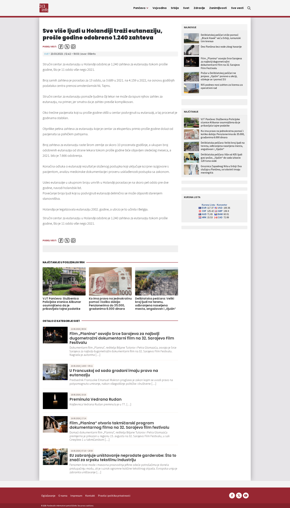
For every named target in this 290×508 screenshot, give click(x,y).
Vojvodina (159, 8)
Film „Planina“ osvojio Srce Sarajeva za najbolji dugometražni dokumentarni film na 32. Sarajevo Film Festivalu (121, 338)
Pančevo (139, 8)
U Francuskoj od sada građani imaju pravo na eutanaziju (113, 373)
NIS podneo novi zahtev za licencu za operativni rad (222, 86)
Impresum (76, 495)
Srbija (175, 8)
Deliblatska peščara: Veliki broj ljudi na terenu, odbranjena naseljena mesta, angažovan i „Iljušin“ (155, 304)
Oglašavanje (48, 495)
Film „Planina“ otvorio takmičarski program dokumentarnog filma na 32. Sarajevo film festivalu (119, 425)
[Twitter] (238, 495)
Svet (186, 8)
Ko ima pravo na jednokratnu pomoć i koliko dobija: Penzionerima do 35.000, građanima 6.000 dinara (110, 304)
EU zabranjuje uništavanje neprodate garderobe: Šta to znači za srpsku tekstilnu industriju (122, 457)
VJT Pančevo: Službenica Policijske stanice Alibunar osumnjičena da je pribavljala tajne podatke (62, 304)
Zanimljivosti (218, 8)
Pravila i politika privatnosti (114, 495)
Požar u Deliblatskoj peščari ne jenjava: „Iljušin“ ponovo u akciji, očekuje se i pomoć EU (219, 76)
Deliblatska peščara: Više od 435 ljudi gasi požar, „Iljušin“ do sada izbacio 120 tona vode (221, 157)
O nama (62, 495)
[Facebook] (232, 495)
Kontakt (90, 495)
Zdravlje (199, 8)
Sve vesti (237, 8)
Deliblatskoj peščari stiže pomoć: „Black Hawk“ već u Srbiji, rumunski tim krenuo (221, 38)
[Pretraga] (249, 8)
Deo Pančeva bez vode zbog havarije (221, 46)
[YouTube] (245, 495)
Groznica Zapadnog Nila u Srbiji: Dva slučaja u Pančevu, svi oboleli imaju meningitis (221, 169)
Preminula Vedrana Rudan (95, 399)
